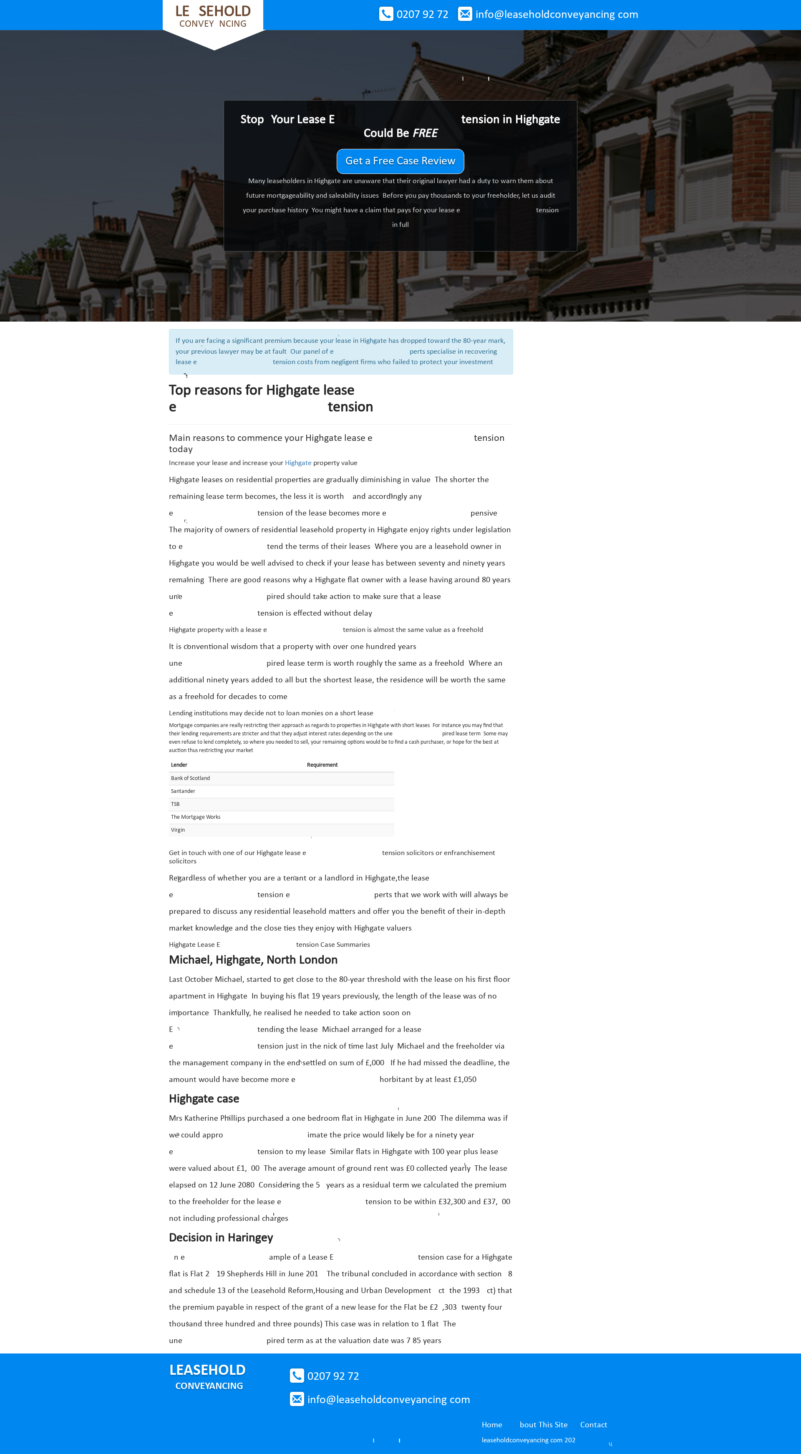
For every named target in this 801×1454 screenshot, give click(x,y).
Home (492, 1425)
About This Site (541, 1425)
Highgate (298, 463)
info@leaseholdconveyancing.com (557, 15)
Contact (593, 1425)
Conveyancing (213, 16)
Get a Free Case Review (400, 161)
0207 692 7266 (422, 15)
